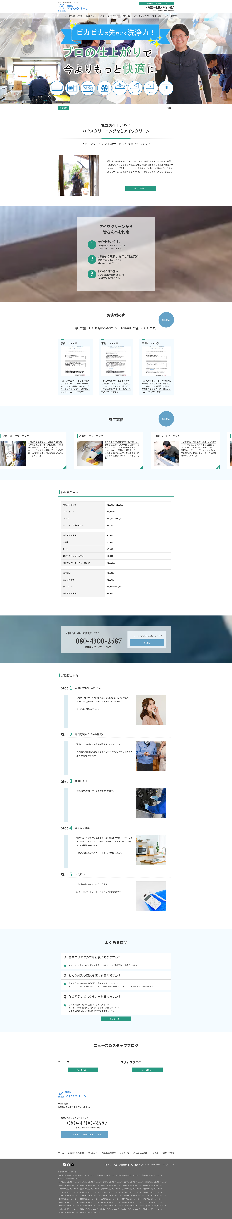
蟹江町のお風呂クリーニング (89, 1189)
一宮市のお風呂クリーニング (152, 1185)
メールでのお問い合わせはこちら (87, 1134)
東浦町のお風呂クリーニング (131, 1199)
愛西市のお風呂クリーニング (89, 1202)
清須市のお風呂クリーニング (152, 1192)
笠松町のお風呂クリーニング (110, 1185)
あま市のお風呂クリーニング (68, 1202)
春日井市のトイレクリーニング (107, 1175)
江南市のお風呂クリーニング (131, 1189)
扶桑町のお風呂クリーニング (89, 1192)
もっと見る (115, 1018)
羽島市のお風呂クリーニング (113, 1205)
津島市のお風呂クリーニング (68, 1189)
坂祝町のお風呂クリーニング (89, 1185)
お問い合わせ (170, 15)
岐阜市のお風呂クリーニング (134, 1205)
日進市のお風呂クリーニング (68, 1199)
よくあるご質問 (141, 15)
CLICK (147, 642)
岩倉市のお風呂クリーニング (152, 1189)
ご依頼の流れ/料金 (74, 15)
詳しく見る (139, 188)
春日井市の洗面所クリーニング (129, 1175)
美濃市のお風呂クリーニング (68, 1185)
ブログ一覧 (125, 15)
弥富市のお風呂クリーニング (110, 1189)
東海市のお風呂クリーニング (89, 1199)
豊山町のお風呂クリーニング (152, 1199)
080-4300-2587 (160, 7)
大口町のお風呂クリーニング (68, 1192)
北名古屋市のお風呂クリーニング (70, 1205)
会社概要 (156, 15)
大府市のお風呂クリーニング (110, 1199)
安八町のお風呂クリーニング (152, 1202)
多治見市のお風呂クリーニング (69, 1182)
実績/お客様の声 (108, 15)
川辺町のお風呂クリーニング (133, 1182)
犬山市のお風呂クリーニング (110, 1192)
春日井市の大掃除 (65, 1175)
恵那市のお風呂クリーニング (130, 1209)
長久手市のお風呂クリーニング (156, 1195)
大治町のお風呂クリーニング (68, 1195)
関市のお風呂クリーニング (89, 1209)
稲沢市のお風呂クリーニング (110, 1202)
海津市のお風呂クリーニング (131, 1185)
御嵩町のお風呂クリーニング (112, 1182)
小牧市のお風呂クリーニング (131, 1192)
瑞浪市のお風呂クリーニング (109, 1209)
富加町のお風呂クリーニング (68, 1212)
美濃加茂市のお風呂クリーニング (156, 1182)
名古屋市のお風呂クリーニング (90, 1195)
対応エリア (91, 15)
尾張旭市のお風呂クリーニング (134, 1195)
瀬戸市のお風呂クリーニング (112, 1195)
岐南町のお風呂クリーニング (92, 1205)
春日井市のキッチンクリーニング (84, 1175)
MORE (169, 108)
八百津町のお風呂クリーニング (152, 1209)
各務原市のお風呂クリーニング (156, 1205)
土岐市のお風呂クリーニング (91, 1182)
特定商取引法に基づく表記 (129, 1165)
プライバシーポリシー (112, 1165)
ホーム (58, 15)
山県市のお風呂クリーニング (68, 1209)
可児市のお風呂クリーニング (131, 1202)
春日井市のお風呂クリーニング (152, 1175)
